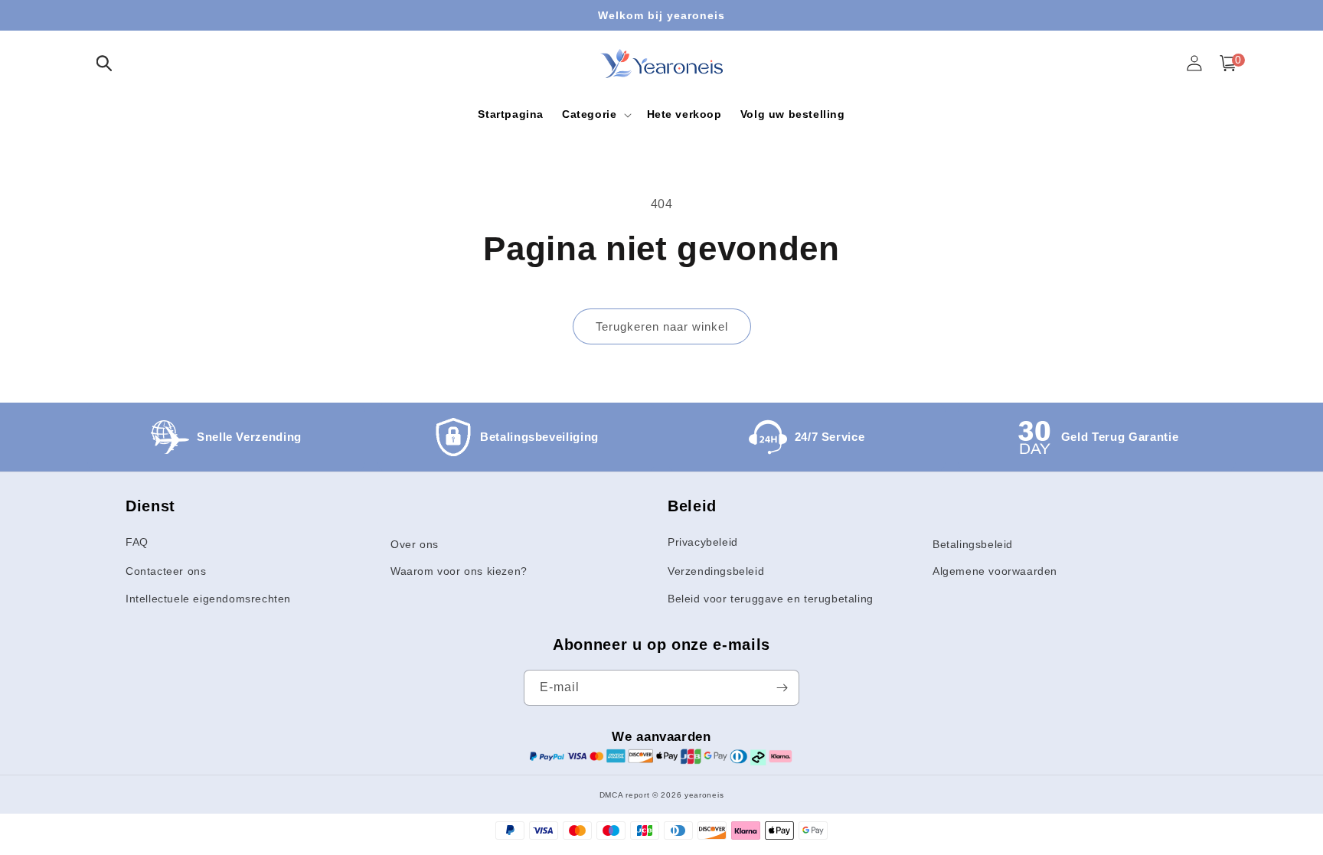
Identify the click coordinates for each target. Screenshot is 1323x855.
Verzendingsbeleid (716, 571)
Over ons (414, 544)
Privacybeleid (703, 542)
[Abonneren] (782, 688)
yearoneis (704, 795)
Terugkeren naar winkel (662, 326)
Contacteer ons (166, 571)
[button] (104, 63)
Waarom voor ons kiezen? (459, 571)
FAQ (137, 542)
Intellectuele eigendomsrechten (208, 598)
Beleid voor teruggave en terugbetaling (771, 598)
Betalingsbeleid (973, 544)
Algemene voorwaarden (995, 571)
